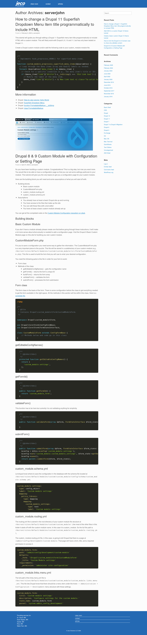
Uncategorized (108, 150)
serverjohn (55, 12)
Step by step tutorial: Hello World (36, 100)
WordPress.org (108, 172)
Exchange (107, 133)
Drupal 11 (107, 119)
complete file (20, 296)
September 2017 (109, 91)
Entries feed (107, 167)
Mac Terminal (108, 142)
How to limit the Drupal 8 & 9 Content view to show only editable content (117, 42)
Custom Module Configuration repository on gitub (66, 213)
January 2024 (108, 71)
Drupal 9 (106, 130)
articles (60, 4)
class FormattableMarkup (33, 108)
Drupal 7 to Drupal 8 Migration (113, 124)
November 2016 (109, 94)
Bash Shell (107, 107)
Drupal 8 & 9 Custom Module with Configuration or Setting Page (56, 158)
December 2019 (109, 82)
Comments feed (109, 170)
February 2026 (108, 65)
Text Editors (107, 147)
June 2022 (107, 74)
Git (105, 136)
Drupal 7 (106, 122)
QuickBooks (108, 144)
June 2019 (107, 85)
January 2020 (108, 79)
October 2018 (108, 88)
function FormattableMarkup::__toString (39, 105)
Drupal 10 (107, 116)
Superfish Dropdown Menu (34, 102)
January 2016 (108, 96)
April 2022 (107, 76)
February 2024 (108, 68)
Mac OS (106, 139)
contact (48, 4)
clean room (34, 4)
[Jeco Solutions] (20, 4)
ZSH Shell (107, 153)
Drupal (106, 113)
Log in (106, 164)
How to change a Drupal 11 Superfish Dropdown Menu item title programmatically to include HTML (54, 24)
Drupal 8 (106, 127)
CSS (105, 110)
